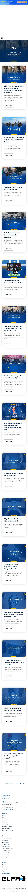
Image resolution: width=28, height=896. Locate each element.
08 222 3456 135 (16, 55)
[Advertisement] (14, 20)
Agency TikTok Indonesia (7, 830)
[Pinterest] (12, 809)
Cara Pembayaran (6, 824)
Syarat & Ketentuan (6, 828)
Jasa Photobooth (5, 844)
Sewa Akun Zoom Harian (7, 848)
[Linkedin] (4, 809)
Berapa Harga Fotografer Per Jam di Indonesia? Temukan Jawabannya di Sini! (13, 614)
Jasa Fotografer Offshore (7, 857)
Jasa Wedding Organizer (7, 852)
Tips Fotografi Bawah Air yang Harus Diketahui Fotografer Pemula (12, 567)
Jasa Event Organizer (6, 854)
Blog (3, 871)
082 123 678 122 (5, 798)
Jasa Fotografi (5, 840)
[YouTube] (10, 809)
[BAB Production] (2, 38)
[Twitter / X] (6, 809)
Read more (9, 105)
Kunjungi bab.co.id (21, 2)
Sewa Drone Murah (6, 846)
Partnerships (4, 869)
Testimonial (4, 819)
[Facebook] (2, 809)
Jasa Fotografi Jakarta (6, 850)
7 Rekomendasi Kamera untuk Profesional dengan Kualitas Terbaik (14, 140)
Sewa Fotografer (5, 842)
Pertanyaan (4, 817)
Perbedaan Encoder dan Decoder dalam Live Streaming (12, 235)
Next (23, 783)
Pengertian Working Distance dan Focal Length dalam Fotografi (14, 756)
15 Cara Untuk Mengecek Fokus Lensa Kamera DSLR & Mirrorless (14, 662)
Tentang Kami (5, 864)
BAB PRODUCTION (19, 890)
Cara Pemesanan (5, 822)
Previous (7, 783)
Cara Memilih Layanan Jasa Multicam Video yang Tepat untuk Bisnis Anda (13, 328)
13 (20, 783)
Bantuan (3, 815)
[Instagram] (8, 809)
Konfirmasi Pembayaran (7, 826)
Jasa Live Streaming (6, 838)
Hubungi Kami (5, 866)
